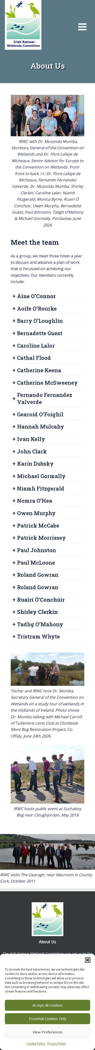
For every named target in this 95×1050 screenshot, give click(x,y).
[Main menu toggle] (82, 27)
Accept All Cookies (47, 1005)
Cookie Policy (36, 1043)
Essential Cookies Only (47, 1018)
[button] (87, 960)
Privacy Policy (57, 1043)
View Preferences (48, 1032)
